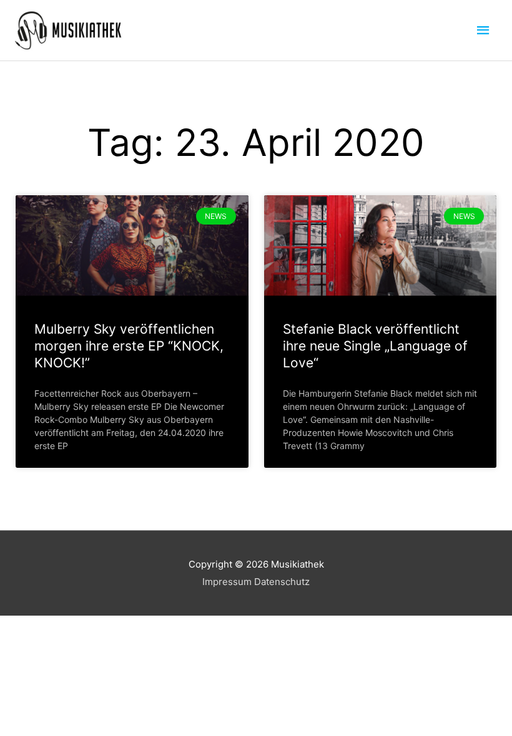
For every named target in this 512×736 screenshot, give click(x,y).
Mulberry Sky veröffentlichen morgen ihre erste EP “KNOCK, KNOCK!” (129, 346)
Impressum (227, 582)
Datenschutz (282, 582)
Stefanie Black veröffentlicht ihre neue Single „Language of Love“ (375, 346)
